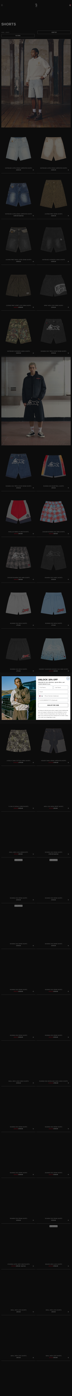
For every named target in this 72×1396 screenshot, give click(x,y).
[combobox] (41, 696)
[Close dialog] (68, 678)
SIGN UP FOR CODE (53, 705)
